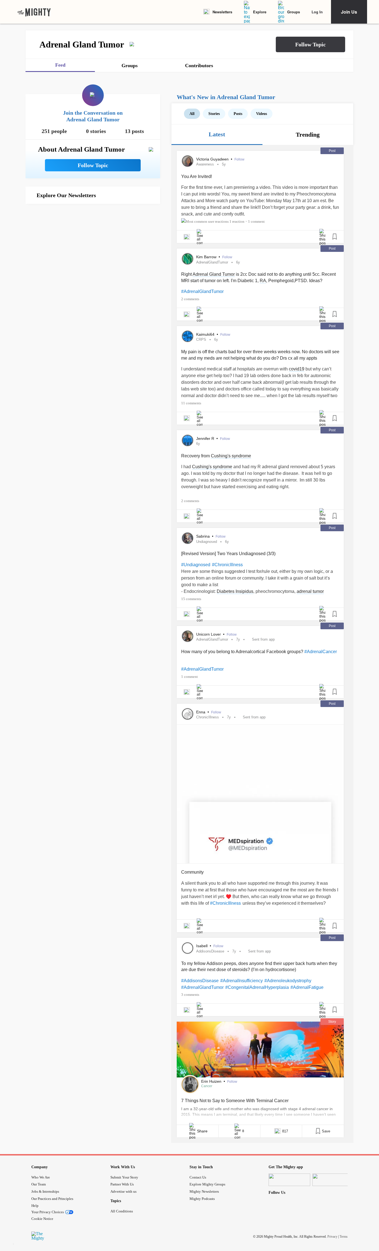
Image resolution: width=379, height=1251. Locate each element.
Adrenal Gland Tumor (214, 274)
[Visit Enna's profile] (187, 713)
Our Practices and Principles (52, 1199)
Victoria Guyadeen (213, 159)
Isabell (202, 946)
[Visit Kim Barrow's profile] (187, 258)
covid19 (296, 369)
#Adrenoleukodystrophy (287, 980)
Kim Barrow (207, 257)
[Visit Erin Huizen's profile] (190, 1084)
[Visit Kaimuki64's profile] (187, 336)
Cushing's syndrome (231, 455)
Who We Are (40, 1177)
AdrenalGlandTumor (212, 262)
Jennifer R (205, 438)
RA (263, 280)
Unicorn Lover (209, 634)
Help (35, 1206)
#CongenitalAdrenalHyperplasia (257, 987)
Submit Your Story (124, 1177)
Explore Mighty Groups (207, 1184)
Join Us (349, 12)
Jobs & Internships (45, 1191)
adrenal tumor (310, 591)
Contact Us (198, 1177)
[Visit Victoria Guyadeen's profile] (187, 161)
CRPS (201, 339)
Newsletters (222, 11)
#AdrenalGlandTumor (202, 291)
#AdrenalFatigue (307, 987)
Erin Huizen (212, 1081)
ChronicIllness (207, 717)
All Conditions (121, 1211)
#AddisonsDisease (200, 980)
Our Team (38, 1184)
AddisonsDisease (210, 951)
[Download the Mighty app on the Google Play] (333, 1180)
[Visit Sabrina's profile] (187, 538)
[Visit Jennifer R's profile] (187, 440)
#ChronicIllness (227, 564)
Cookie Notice (42, 1219)
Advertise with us (123, 1191)
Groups (293, 11)
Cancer (206, 1086)
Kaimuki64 (206, 334)
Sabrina (203, 536)
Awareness (205, 164)
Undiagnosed (206, 542)
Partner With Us (122, 1184)
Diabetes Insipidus (235, 591)
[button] (310, 44)
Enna (201, 712)
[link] (34, 12)
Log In (317, 11)
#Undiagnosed (195, 564)
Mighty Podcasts (202, 1199)
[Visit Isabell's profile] (187, 948)
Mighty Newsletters (204, 1191)
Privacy (332, 1237)
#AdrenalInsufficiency (241, 980)
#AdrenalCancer (320, 651)
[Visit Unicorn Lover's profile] (187, 636)
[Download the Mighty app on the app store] (289, 1180)
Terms (344, 1237)
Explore (259, 11)
